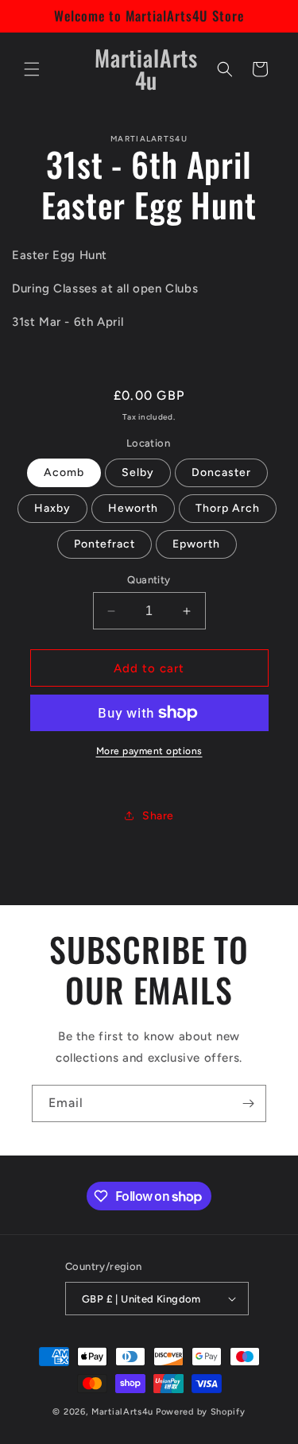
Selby (138, 472)
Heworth (133, 508)
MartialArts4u (122, 1412)
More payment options (149, 751)
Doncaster (221, 472)
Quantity (148, 580)
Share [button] (158, 816)
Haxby (52, 508)
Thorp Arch (227, 508)
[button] (31, 69)
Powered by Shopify (201, 1412)
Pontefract (104, 544)
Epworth (196, 544)
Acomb (64, 472)
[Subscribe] (247, 1103)
